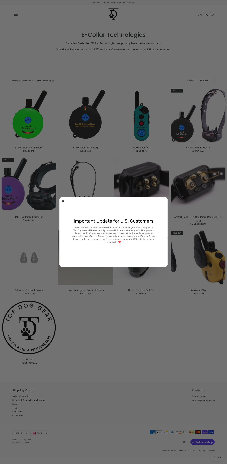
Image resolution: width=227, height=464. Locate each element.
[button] (63, 201)
